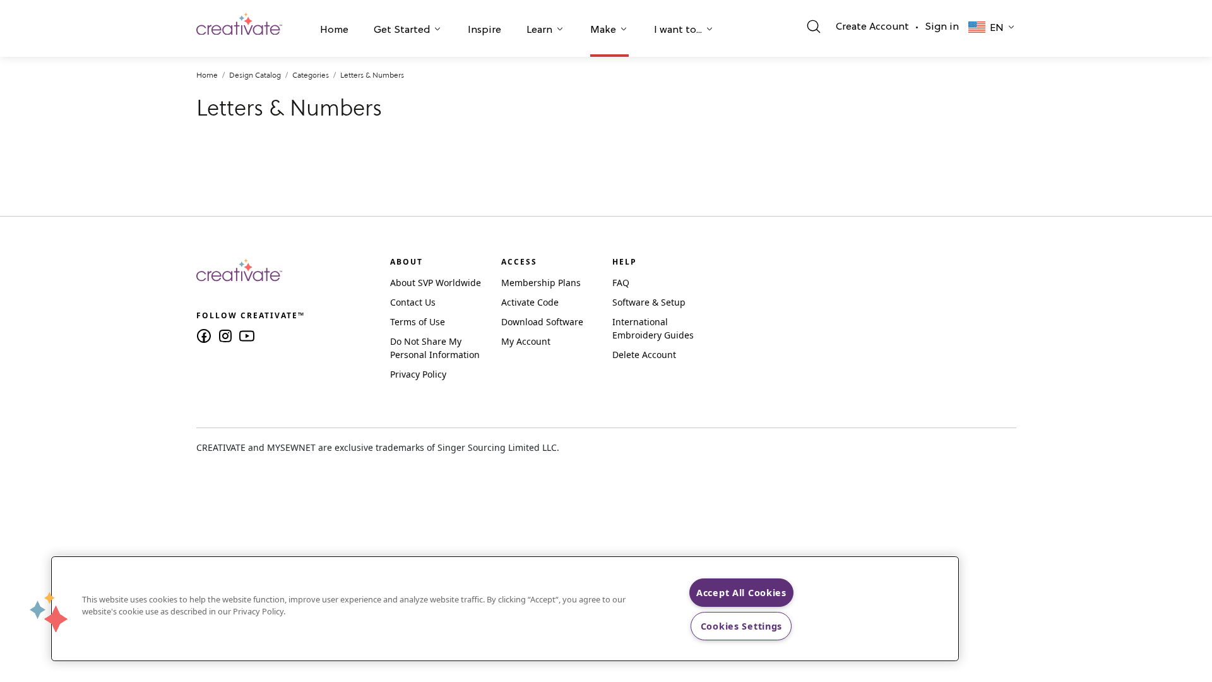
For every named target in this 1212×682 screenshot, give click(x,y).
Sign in (942, 27)
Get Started (402, 30)
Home (334, 30)
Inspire (484, 30)
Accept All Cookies (741, 593)
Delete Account (644, 355)
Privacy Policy (418, 374)
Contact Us (413, 302)
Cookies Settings (742, 626)
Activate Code (530, 302)
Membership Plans (541, 283)
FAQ (620, 283)
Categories (310, 74)
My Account (525, 341)
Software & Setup (649, 302)
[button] (334, 31)
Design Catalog (255, 74)
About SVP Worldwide (435, 283)
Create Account (872, 27)
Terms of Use (417, 322)
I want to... (678, 30)
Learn (539, 30)
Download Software (542, 322)
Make (603, 30)
